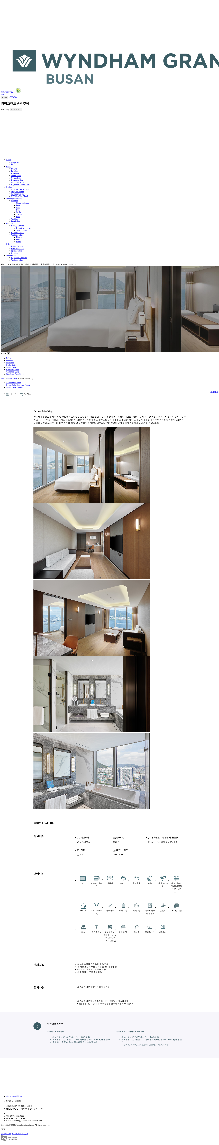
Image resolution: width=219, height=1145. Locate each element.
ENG (3, 95)
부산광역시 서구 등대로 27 (18, 1113)
